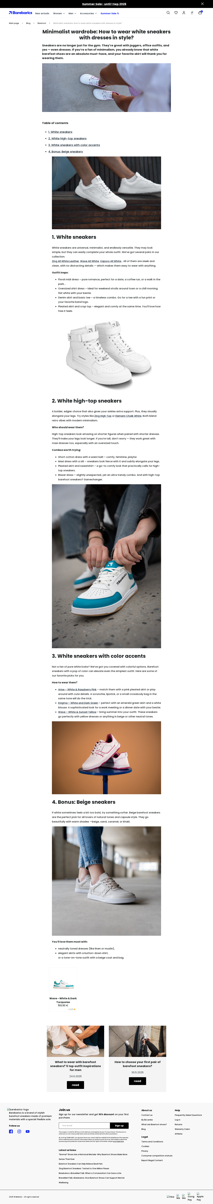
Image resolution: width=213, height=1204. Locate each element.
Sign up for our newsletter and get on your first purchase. (94, 1116)
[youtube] (27, 1131)
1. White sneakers (60, 132)
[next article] (137, 1041)
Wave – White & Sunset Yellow (77, 712)
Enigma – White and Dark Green (78, 703)
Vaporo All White (110, 261)
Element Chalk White (128, 416)
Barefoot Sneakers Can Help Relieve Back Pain (81, 1163)
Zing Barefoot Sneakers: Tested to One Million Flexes (84, 1168)
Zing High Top (102, 416)
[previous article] (75, 1041)
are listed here (118, 1141)
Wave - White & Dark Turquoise (63, 1000)
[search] (168, 12)
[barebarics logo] (20, 12)
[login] (184, 12)
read (75, 1085)
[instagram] (19, 1131)
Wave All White (89, 261)
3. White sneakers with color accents (74, 145)
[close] (202, 4)
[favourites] (176, 12)
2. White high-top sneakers (67, 138)
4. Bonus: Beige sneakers (65, 152)
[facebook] (11, 1131)
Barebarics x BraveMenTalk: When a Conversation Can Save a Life (90, 1173)
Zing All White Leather (65, 261)
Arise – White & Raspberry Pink (77, 689)
